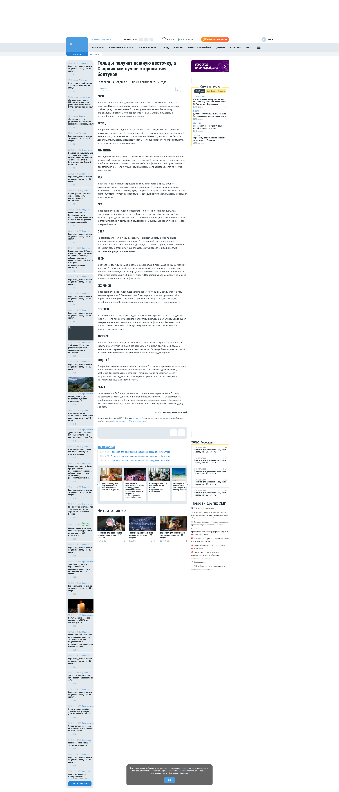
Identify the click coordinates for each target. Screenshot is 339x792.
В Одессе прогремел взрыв (204, 508)
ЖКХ (248, 47)
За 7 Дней (211, 91)
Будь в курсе (87, 150)
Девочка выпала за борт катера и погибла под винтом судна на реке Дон (80, 435)
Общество (83, 80)
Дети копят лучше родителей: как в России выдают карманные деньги (81, 121)
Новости (97, 47)
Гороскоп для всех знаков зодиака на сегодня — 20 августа (80, 366)
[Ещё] (259, 48)
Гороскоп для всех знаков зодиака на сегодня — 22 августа (80, 298)
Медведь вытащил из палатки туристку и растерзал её (77, 398)
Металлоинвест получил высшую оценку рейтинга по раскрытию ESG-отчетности (80, 531)
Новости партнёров (199, 47)
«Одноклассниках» (137, 421)
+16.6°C (171, 39)
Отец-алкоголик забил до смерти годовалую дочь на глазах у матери (79, 711)
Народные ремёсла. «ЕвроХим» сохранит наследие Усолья (208, 546)
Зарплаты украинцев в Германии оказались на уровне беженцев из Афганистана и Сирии (209, 523)
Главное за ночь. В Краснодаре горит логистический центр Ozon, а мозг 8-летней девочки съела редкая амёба (81, 217)
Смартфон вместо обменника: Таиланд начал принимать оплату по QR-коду (80, 416)
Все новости (80, 783)
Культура (235, 47)
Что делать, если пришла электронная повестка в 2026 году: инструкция (210, 540)
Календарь (86, 740)
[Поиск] (268, 48)
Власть (178, 47)
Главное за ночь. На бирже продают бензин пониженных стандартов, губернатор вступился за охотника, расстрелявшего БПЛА (80, 472)
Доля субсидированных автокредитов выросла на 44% (80, 677)
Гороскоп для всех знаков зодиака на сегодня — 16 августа (80, 661)
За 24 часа (200, 91)
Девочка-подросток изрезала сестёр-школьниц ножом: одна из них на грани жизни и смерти (80, 569)
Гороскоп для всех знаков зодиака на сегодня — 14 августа (80, 759)
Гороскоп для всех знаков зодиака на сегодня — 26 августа (80, 138)
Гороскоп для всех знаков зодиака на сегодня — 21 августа (80, 315)
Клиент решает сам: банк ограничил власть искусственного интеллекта (80, 197)
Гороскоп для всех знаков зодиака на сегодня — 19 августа (80, 492)
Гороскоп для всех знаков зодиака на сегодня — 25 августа (80, 179)
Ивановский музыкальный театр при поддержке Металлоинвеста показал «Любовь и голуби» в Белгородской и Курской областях (80, 159)
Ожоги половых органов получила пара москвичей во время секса (80, 728)
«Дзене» (137, 418)
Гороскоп (95, 54)
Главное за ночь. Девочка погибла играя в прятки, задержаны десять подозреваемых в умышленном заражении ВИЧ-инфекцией (80, 640)
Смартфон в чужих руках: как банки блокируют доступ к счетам (79, 451)
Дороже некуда (199, 562)
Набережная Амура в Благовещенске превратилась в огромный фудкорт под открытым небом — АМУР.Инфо (209, 531)
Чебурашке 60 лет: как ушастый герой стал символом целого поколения (78, 348)
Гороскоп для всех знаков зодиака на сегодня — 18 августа (80, 549)
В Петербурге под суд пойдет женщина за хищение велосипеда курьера (208, 567)
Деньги (220, 47)
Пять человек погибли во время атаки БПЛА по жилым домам (80, 620)
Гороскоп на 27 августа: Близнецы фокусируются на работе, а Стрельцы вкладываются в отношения (205, 555)
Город (165, 47)
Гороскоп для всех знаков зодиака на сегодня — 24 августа (80, 236)
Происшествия (147, 47)
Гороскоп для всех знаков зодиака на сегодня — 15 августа (80, 694)
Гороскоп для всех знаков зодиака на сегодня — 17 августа (80, 588)
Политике (181, 771)
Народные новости (120, 47)
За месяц (221, 91)
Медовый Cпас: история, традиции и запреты (79, 744)
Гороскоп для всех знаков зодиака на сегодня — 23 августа (80, 281)
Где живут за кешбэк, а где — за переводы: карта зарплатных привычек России (80, 510)
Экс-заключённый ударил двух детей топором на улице (80, 85)
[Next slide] (187, 484)
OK (169, 780)
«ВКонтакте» (118, 421)
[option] (111, 532)
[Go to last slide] (97, 484)
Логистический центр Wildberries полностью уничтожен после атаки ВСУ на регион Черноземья (80, 103)
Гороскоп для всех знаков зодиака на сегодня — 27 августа (80, 68)
